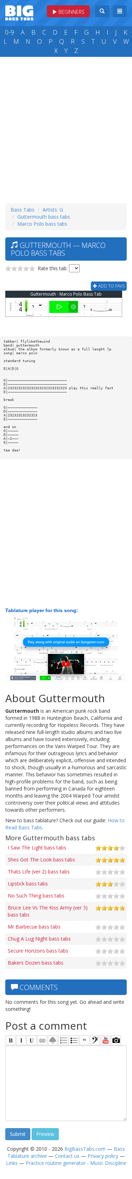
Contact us (67, 1156)
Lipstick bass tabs (28, 883)
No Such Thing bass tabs (36, 895)
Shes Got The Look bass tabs (41, 859)
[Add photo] (116, 1040)
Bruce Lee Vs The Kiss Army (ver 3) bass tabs (48, 911)
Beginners (70, 11)
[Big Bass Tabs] (19, 12)
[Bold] (10, 1040)
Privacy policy (103, 1156)
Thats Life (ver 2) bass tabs (39, 871)
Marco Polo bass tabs (42, 223)
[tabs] (95, 1040)
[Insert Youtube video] (106, 1040)
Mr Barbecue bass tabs (34, 926)
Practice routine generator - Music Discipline (76, 1163)
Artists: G (53, 209)
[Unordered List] (74, 1040)
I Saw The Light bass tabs (37, 847)
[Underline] (32, 1040)
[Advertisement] (66, 128)
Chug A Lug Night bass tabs (39, 938)
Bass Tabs (22, 209)
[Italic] (21, 1040)
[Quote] (84, 1040)
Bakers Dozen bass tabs (35, 962)
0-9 (9, 32)
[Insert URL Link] (42, 1040)
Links (12, 1163)
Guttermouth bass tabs (43, 216)
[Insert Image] (53, 1040)
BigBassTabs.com (85, 1148)
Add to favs (111, 286)
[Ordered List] (63, 1040)
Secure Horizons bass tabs (38, 950)
